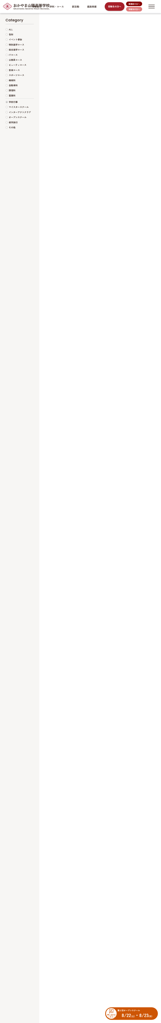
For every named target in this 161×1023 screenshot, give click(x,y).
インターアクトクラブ (20, 112)
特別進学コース (16, 44)
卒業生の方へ (134, 9)
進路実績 (92, 6)
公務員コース (15, 59)
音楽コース (14, 70)
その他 (12, 127)
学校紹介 (37, 6)
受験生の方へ (114, 6)
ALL (11, 29)
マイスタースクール (19, 107)
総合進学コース (16, 49)
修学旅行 (13, 122)
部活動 (75, 6)
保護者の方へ (134, 4)
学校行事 (13, 101)
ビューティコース (17, 64)
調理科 (12, 90)
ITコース (13, 54)
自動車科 (13, 85)
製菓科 (12, 95)
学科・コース (57, 6)
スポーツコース (16, 75)
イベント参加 (15, 39)
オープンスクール (17, 117)
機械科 (12, 80)
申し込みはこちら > (111, 1015)
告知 (11, 34)
